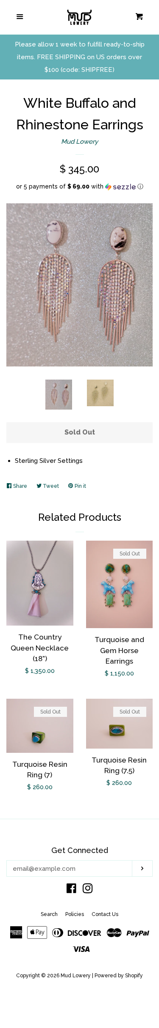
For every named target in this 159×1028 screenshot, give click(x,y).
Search (49, 914)
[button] (79, 187)
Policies (74, 914)
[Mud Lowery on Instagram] (88, 890)
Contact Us (105, 914)
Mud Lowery (79, 141)
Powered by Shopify (119, 976)
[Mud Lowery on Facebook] (71, 890)
